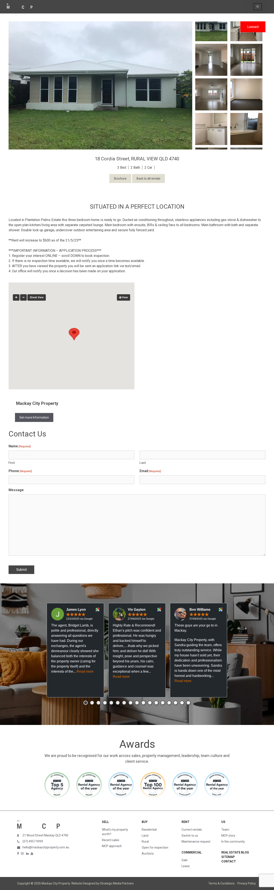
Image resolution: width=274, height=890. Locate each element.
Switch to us (190, 835)
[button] (258, 7)
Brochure (120, 178)
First (12, 463)
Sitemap (228, 857)
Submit (21, 570)
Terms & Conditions (221, 883)
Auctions (148, 853)
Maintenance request (196, 841)
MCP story (228, 835)
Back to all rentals (148, 178)
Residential (149, 829)
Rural (145, 841)
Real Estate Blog (235, 852)
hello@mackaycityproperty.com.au (45, 847)
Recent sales (110, 840)
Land (145, 835)
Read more (85, 671)
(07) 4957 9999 (32, 841)
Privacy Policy (246, 883)
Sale (185, 860)
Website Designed (83, 883)
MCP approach (112, 846)
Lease (186, 866)
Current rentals (192, 829)
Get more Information (34, 417)
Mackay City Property (37, 403)
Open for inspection (155, 847)
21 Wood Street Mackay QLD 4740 (45, 835)
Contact (228, 861)
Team (225, 829)
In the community (233, 841)
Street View (36, 297)
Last (143, 463)
